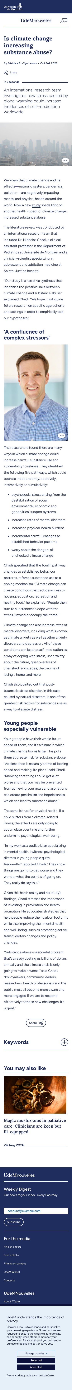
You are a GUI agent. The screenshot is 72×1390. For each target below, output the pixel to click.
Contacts (9, 1280)
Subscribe (14, 1222)
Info (65, 160)
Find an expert (12, 1246)
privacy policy (25, 1375)
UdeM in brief (12, 1272)
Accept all (36, 1367)
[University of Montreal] (13, 6)
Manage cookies (36, 1353)
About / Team (12, 1301)
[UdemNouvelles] (36, 20)
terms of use (46, 1375)
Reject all (36, 1360)
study (36, 205)
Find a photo (11, 1255)
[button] (63, 20)
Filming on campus (15, 1263)
